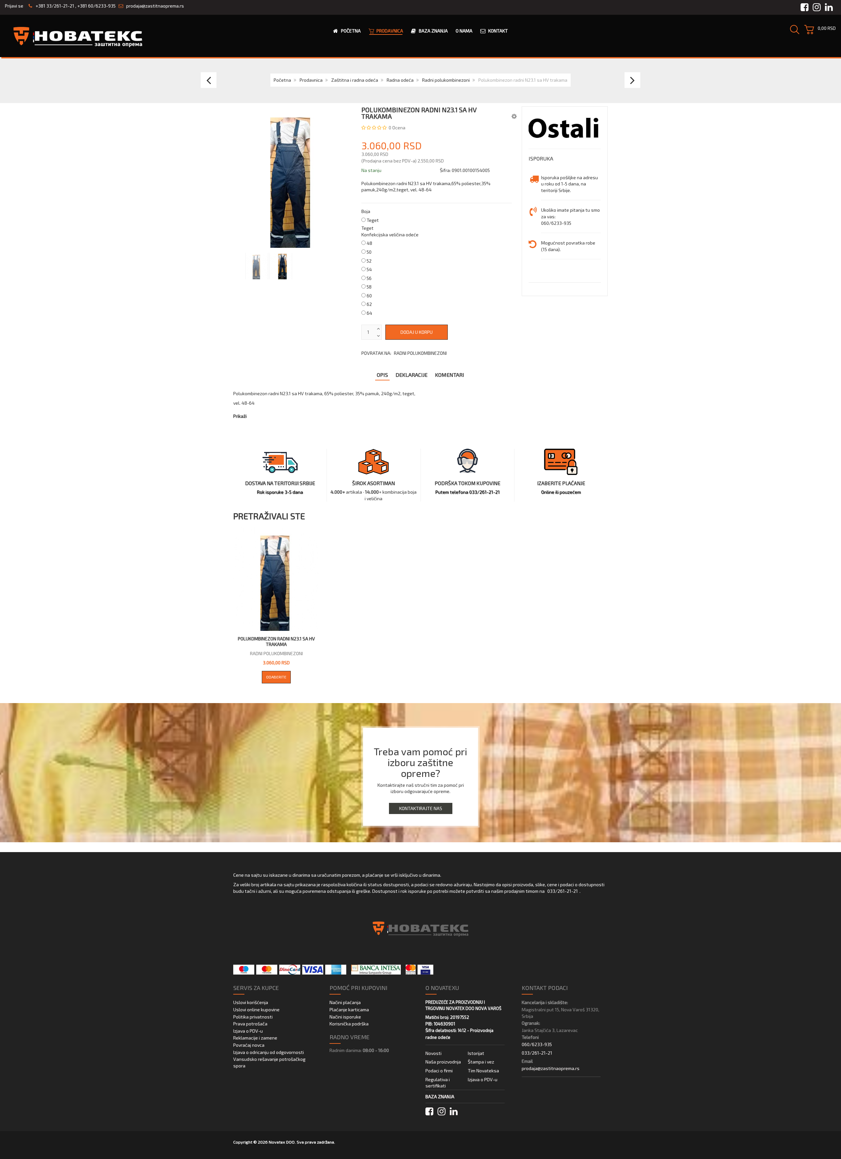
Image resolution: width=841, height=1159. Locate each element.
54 (369, 269)
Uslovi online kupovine (256, 1009)
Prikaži (240, 416)
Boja (365, 211)
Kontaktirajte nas (420, 808)
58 (369, 287)
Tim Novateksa (483, 1070)
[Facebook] (429, 1111)
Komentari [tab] (449, 375)
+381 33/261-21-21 (54, 6)
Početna (282, 80)
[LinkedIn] (454, 1111)
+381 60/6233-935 (96, 6)
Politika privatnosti (253, 1016)
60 (369, 295)
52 (369, 261)
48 (369, 243)
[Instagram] (441, 1111)
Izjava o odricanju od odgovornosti (268, 1052)
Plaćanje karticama (349, 1009)
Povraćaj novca (248, 1045)
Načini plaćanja (345, 1002)
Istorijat (476, 1053)
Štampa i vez (481, 1061)
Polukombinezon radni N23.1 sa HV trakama (276, 641)
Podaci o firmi (439, 1070)
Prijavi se (14, 6)
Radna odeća (400, 80)
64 (369, 313)
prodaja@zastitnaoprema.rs (155, 6)
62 (369, 304)
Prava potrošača (250, 1023)
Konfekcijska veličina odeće (390, 234)
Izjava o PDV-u (248, 1031)
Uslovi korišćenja (250, 1002)
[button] (514, 116)
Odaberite (276, 677)
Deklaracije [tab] (411, 375)
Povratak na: (404, 353)
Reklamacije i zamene (255, 1038)
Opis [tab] (382, 375)
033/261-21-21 (562, 891)
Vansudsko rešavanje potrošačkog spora (269, 1062)
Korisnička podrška (349, 1023)
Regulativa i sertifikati (437, 1083)
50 (369, 252)
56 (369, 278)
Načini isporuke (345, 1016)
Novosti (433, 1053)
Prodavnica (311, 80)
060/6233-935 (537, 1044)
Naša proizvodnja (443, 1061)
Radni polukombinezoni (446, 80)
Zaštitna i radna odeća (354, 80)
